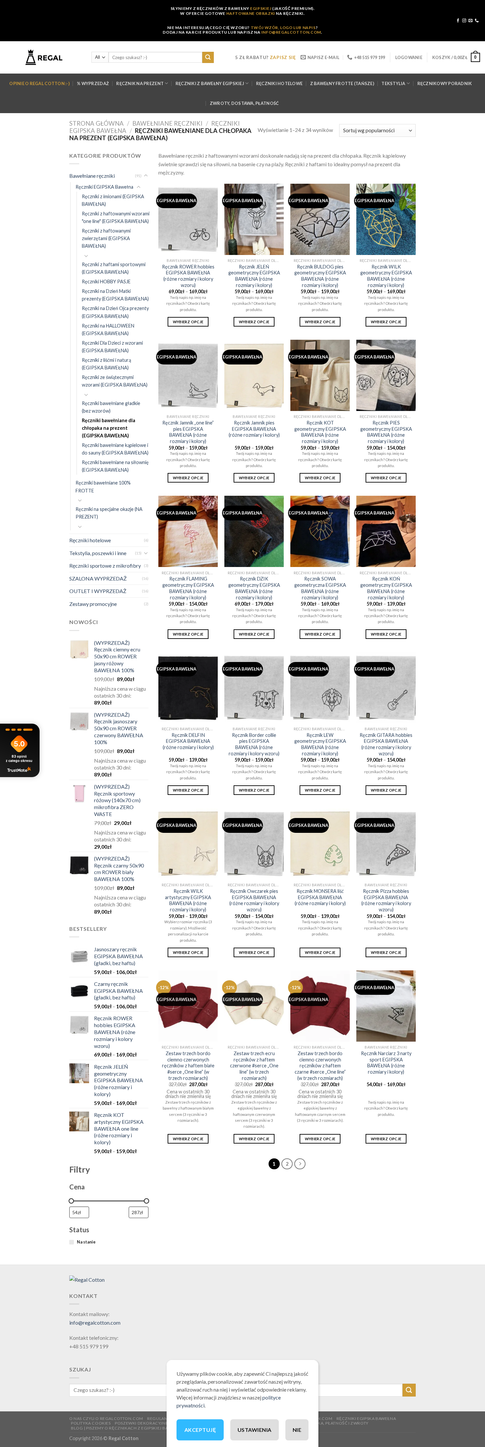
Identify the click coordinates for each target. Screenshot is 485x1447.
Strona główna (96, 123)
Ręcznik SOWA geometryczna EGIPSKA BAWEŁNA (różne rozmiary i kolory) (320, 588)
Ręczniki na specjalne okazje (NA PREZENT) (109, 512)
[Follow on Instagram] (464, 20)
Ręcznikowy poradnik (444, 83)
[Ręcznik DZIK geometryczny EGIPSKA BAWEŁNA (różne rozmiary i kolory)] (254, 531)
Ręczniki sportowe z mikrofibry (105, 565)
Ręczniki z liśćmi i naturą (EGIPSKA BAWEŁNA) (106, 363)
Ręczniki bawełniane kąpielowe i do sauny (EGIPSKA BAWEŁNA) (115, 449)
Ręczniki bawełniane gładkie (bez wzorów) (111, 407)
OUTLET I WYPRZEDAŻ (97, 591)
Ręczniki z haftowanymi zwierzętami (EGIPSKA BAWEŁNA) (106, 238)
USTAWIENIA (255, 1430)
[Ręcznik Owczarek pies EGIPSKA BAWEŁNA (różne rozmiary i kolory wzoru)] (254, 843)
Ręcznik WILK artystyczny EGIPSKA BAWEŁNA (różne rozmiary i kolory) (188, 900)
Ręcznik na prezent (140, 83)
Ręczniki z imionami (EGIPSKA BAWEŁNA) (113, 200)
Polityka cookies (91, 1423)
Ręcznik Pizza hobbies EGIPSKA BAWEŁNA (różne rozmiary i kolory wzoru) (386, 900)
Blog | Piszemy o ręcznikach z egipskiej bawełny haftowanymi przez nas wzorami (166, 1428)
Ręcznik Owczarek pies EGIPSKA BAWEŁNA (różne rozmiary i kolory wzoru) (254, 900)
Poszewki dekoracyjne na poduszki (156, 1423)
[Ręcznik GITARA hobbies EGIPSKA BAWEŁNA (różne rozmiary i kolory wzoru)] (386, 687)
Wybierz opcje (188, 322)
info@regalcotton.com (94, 1322)
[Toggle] (145, 176)
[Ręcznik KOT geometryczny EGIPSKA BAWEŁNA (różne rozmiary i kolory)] (320, 375)
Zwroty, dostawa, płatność (244, 103)
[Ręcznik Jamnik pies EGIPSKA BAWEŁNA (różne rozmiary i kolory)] (254, 375)
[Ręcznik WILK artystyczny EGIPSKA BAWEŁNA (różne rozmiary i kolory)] (188, 843)
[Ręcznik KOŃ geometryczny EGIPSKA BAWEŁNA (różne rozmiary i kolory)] (386, 531)
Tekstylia (393, 83)
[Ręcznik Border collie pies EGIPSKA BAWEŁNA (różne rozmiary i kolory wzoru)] (254, 687)
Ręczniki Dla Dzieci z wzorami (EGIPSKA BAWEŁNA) (112, 346)
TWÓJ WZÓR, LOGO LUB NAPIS (283, 27)
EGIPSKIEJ (260, 8)
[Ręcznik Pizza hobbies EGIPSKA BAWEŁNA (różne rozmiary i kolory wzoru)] (386, 843)
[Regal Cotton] (87, 1279)
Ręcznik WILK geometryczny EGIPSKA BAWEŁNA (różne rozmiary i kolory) (386, 276)
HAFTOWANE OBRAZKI (250, 13)
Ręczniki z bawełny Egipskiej (210, 83)
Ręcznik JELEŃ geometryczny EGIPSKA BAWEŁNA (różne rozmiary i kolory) (254, 276)
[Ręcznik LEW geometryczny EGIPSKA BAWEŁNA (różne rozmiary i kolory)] (320, 687)
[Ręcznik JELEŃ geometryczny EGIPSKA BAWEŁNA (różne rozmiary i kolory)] (254, 219)
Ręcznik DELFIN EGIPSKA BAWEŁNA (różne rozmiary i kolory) (188, 741)
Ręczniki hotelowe (279, 83)
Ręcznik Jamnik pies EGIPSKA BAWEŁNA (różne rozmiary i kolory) (254, 429)
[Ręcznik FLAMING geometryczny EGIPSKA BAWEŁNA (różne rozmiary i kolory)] (188, 531)
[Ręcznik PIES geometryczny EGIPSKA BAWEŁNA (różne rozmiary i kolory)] (386, 375)
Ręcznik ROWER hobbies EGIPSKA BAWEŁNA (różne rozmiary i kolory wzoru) (188, 276)
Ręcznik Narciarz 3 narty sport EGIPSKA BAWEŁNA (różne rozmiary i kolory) (386, 1063)
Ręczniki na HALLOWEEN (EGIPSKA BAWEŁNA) (108, 329)
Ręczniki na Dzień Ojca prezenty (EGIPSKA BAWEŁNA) (115, 312)
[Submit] (207, 57)
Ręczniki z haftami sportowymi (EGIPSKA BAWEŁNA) (114, 268)
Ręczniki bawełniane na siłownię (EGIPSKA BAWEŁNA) (115, 466)
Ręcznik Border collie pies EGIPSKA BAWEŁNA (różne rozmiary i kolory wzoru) (254, 744)
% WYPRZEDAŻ (93, 83)
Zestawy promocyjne (93, 604)
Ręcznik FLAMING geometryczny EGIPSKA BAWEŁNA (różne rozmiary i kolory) (188, 588)
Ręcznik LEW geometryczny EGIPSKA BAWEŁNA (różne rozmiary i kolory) (320, 744)
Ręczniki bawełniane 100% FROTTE (103, 486)
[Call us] (477, 20)
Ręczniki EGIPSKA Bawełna (104, 187)
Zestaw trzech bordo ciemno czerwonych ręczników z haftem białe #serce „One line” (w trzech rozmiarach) (188, 1066)
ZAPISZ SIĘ (283, 57)
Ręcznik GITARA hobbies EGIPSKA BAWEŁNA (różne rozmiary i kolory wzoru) (386, 744)
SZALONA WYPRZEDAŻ (98, 578)
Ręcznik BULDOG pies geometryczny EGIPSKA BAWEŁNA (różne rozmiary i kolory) (320, 276)
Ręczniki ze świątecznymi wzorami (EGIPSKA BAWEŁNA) (114, 381)
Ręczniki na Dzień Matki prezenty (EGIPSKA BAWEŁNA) (115, 294)
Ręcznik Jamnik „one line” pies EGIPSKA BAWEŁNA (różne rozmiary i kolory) (188, 432)
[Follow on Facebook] (458, 20)
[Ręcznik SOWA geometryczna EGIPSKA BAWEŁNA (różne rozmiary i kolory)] (320, 531)
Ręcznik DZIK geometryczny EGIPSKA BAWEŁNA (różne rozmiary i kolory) (254, 588)
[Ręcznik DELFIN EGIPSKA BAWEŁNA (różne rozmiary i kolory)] (188, 687)
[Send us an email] (470, 20)
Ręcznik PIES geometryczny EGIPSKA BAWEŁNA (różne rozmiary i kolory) (386, 432)
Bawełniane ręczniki (167, 123)
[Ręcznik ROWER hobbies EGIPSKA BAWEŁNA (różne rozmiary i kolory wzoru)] (188, 219)
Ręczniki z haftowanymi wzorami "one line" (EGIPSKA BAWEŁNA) (115, 217)
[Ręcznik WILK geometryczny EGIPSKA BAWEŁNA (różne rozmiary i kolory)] (386, 219)
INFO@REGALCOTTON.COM (291, 32)
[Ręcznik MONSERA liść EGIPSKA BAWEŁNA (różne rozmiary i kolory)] (320, 843)
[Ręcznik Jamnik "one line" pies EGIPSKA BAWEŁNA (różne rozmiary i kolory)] (188, 375)
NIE (297, 1430)
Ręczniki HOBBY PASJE (106, 281)
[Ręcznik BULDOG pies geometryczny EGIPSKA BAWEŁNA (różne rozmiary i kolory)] (320, 219)
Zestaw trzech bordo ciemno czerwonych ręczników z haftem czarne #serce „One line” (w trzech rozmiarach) (320, 1066)
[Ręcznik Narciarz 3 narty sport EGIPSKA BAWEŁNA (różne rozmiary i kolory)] (386, 1006)
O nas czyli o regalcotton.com (106, 1418)
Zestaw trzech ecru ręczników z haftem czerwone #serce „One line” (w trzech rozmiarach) (254, 1066)
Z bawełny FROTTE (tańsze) (342, 83)
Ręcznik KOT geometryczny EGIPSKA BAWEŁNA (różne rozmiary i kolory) (320, 432)
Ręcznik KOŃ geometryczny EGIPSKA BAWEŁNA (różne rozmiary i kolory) (386, 588)
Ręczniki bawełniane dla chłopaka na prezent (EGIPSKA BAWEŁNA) (108, 428)
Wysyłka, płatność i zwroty (336, 1423)
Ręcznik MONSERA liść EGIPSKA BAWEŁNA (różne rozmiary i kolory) (320, 897)
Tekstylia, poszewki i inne (97, 553)
